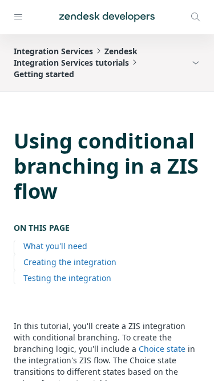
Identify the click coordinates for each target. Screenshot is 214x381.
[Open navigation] (18, 17)
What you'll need (55, 245)
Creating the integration (69, 261)
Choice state (162, 348)
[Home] (107, 17)
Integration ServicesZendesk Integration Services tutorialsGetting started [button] (76, 62)
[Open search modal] (195, 17)
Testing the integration (67, 277)
